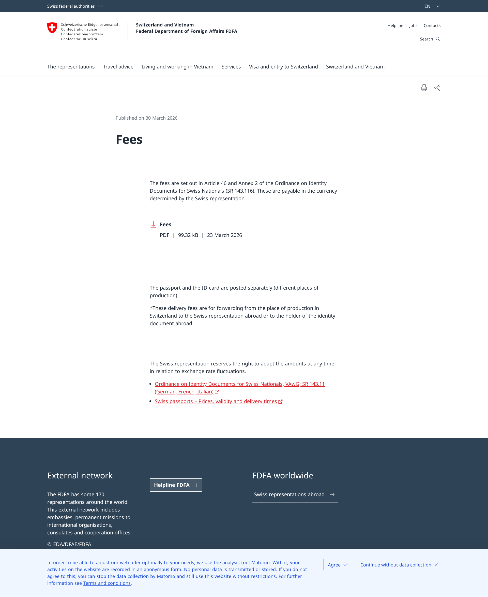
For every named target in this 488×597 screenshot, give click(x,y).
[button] (71, 66)
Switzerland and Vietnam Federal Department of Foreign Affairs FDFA (186, 28)
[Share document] (437, 87)
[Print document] (424, 87)
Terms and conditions (107, 583)
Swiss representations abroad (289, 494)
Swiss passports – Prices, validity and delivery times (216, 401)
